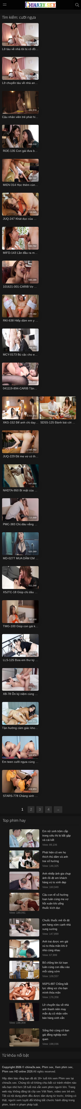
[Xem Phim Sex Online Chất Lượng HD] (40, 5)
